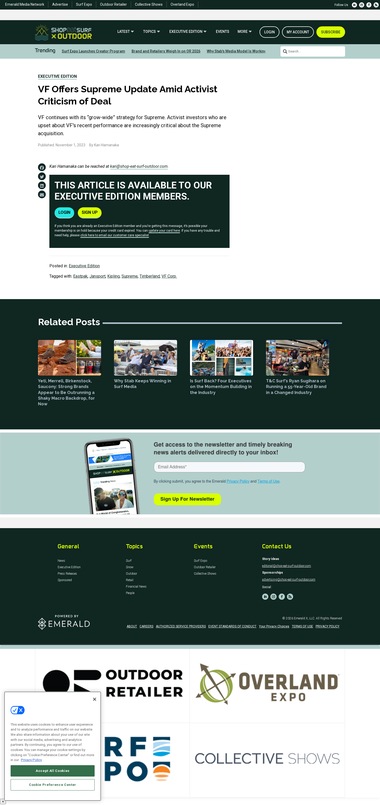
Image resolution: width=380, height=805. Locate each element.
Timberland (150, 276)
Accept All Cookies (53, 771)
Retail (129, 580)
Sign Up (90, 212)
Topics (149, 32)
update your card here (164, 230)
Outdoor (131, 573)
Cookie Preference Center (52, 785)
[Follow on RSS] (376, 4)
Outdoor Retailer (113, 4)
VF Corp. (169, 276)
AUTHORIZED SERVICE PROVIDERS (181, 626)
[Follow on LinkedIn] (354, 4)
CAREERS (146, 626)
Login (269, 32)
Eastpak (80, 276)
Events (222, 32)
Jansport (97, 276)
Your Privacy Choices (274, 626)
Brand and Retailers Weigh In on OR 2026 (166, 51)
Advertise (60, 4)
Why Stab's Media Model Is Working (237, 51)
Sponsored (65, 580)
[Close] (94, 699)
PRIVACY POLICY (327, 626)
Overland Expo (182, 4)
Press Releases (67, 573)
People (130, 593)
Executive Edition (185, 32)
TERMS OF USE (302, 626)
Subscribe (330, 32)
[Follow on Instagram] (361, 4)
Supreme (129, 276)
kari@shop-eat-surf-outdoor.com (139, 166)
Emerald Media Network (24, 4)
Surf (129, 561)
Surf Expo (84, 4)
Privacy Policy (31, 760)
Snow (129, 567)
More (243, 32)
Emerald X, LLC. (304, 618)
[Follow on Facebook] (368, 4)
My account (298, 32)
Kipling (113, 276)
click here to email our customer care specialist (114, 235)
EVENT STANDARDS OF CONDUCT (232, 626)
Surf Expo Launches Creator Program (93, 51)
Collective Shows (149, 4)
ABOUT (132, 626)
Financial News (136, 586)
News (61, 561)
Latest (123, 32)
